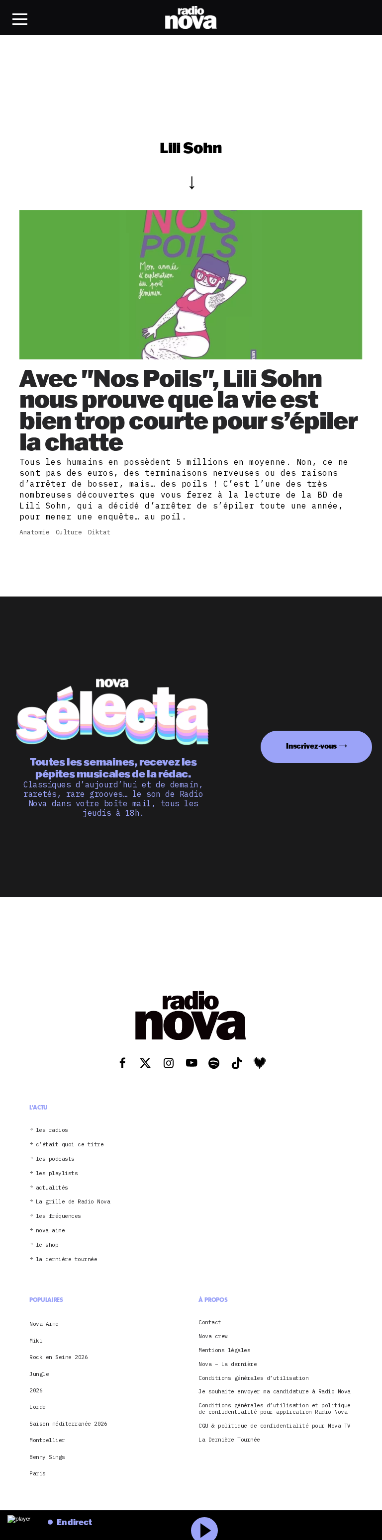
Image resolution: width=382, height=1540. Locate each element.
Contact (209, 1322)
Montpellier (47, 1440)
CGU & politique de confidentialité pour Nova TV (274, 1426)
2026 (35, 1390)
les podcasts (55, 1159)
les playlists (57, 1173)
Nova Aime (44, 1323)
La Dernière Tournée (229, 1440)
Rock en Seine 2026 (58, 1357)
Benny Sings (47, 1457)
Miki (35, 1340)
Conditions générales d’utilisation (253, 1378)
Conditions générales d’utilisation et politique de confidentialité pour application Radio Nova (274, 1408)
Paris (37, 1473)
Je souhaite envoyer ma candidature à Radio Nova (274, 1391)
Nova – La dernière (227, 1364)
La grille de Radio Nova (73, 1201)
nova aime (50, 1230)
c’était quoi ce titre (70, 1144)
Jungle (39, 1373)
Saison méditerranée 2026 (68, 1423)
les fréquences (58, 1216)
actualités (52, 1188)
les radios (52, 1130)
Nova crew (213, 1336)
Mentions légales (224, 1350)
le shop (47, 1245)
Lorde (37, 1406)
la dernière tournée (66, 1259)
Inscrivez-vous (311, 746)
